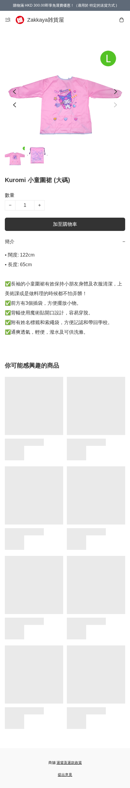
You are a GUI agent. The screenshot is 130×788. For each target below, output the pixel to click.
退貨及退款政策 (69, 763)
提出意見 (65, 775)
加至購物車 (65, 224)
